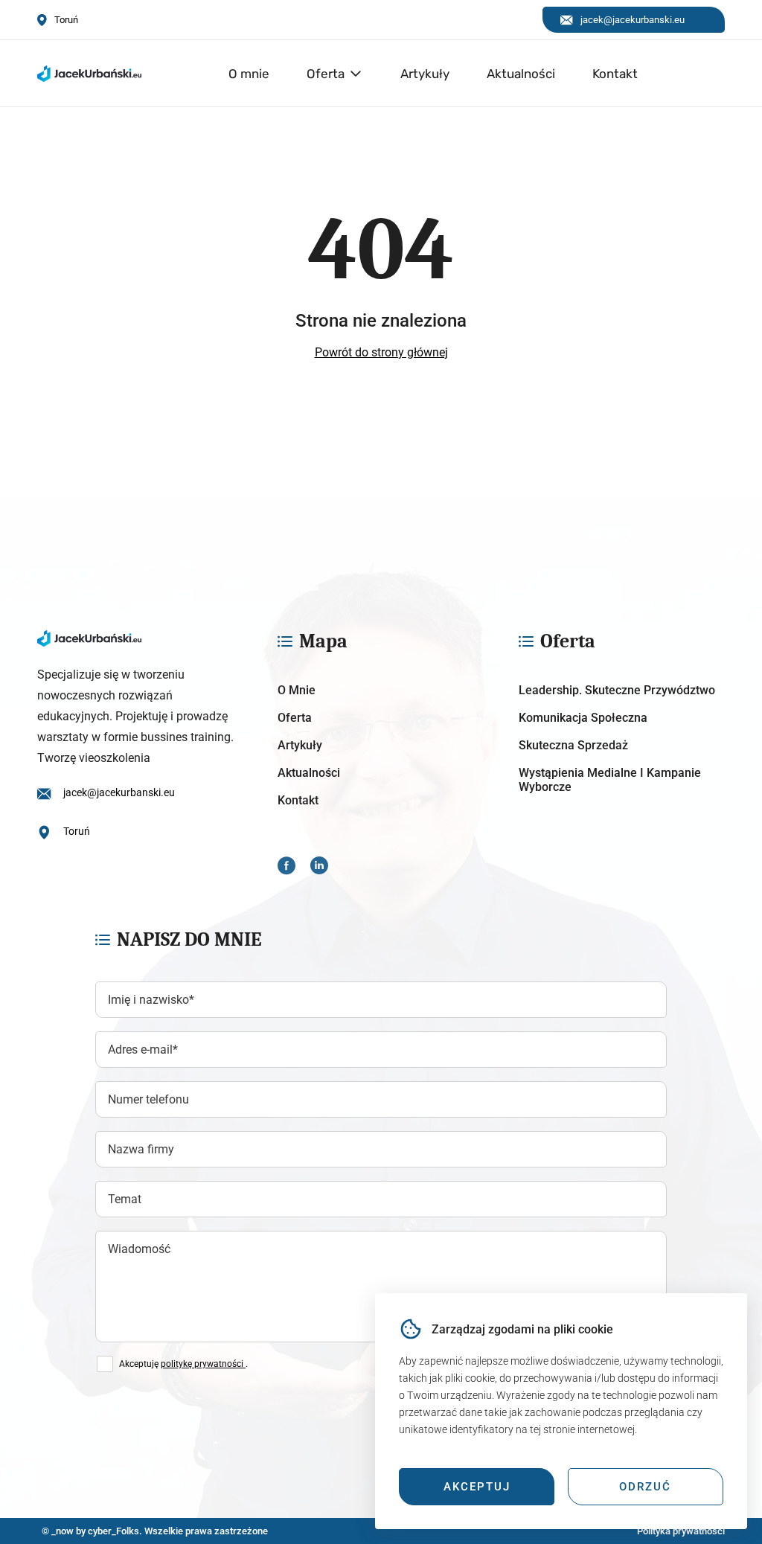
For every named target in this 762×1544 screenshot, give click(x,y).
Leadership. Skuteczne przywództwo (617, 690)
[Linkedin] (319, 867)
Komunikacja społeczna (583, 718)
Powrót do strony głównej (381, 352)
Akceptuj (477, 1486)
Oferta (326, 73)
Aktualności (521, 73)
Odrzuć (645, 1486)
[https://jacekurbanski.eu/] (140, 638)
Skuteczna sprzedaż (573, 745)
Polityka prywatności (681, 1531)
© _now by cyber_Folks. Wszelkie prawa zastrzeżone (152, 1531)
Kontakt (615, 73)
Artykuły (424, 73)
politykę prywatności (203, 1364)
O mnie (248, 73)
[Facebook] (286, 867)
